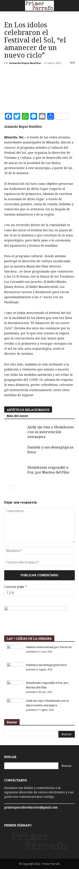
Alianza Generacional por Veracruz (49, 647)
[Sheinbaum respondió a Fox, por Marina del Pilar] (14, 472)
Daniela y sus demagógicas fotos (46, 665)
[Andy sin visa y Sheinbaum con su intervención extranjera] (14, 432)
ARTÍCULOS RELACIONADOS (28, 410)
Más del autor (17, 416)
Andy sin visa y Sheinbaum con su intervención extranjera (50, 432)
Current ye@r (15, 587)
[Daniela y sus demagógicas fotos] (14, 452)
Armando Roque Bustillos (25, 63)
